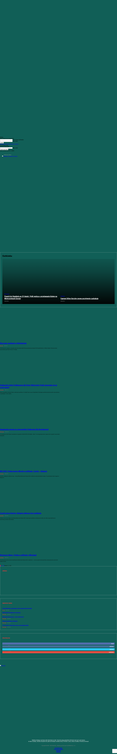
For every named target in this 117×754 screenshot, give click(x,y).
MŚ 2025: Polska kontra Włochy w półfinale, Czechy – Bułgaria (23, 471)
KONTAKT (58, 752)
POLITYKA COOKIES (58, 749)
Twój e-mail (15, 148)
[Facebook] (1, 153)
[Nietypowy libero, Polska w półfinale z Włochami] (30, 538)
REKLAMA (58, 750)
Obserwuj (112, 646)
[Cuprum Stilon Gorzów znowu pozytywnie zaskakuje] (86, 281)
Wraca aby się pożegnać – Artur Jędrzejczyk (13, 617)
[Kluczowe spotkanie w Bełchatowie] (30, 326)
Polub (112, 643)
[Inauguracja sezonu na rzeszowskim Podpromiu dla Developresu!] (30, 412)
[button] (114, 192)
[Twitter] (5, 153)
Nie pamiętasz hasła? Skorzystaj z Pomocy (9, 144)
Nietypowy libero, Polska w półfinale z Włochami (18, 555)
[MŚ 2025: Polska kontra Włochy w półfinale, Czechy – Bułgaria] (30, 454)
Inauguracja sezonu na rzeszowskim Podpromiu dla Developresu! (24, 429)
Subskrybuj (111, 652)
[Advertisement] (58, 242)
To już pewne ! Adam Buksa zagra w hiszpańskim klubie (15, 625)
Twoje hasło (15, 141)
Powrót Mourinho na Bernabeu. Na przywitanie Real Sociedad (17, 608)
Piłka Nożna (4, 614)
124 (3, 565)
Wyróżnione (2, 431)
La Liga (3, 610)
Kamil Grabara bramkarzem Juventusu (11, 612)
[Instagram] (3, 153)
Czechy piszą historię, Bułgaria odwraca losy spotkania (20, 513)
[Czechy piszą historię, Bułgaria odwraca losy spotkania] (30, 496)
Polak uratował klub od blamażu (10, 621)
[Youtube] (8, 153)
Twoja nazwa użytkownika (18, 139)
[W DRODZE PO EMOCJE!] (13, 192)
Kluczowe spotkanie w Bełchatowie (13, 343)
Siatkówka (63, 296)
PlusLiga (1, 345)
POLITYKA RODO (58, 748)
